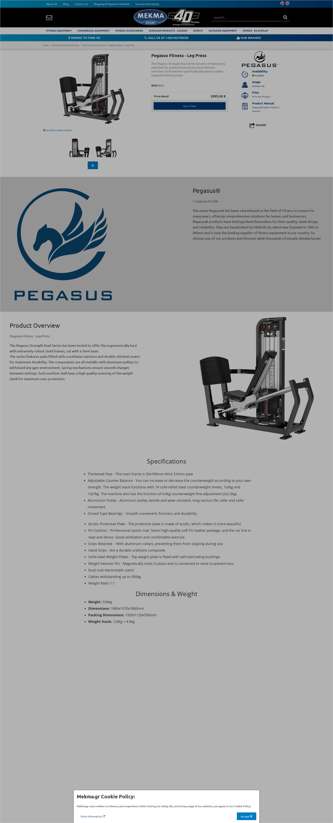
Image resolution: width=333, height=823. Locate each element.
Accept (245, 816)
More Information (92, 816)
